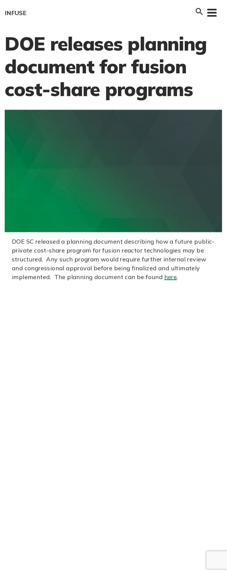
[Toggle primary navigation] (212, 12)
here (170, 277)
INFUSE (15, 13)
